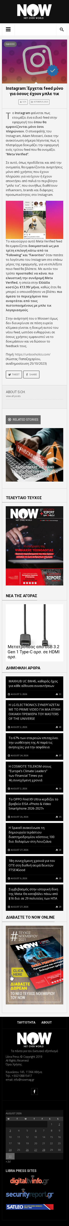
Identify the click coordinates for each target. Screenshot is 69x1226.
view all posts (13, 396)
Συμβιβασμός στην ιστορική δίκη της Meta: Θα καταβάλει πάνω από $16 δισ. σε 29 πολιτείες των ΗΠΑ (33, 893)
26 (27, 1150)
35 (59, 816)
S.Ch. (24, 101)
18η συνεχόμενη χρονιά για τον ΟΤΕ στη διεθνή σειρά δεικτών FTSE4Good (32, 865)
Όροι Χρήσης (14, 1064)
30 (59, 849)
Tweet (16, 374)
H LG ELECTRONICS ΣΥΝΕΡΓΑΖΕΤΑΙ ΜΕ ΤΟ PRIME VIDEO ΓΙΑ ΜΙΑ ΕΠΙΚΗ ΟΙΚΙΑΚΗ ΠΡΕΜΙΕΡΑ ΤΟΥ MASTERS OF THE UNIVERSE (34, 712)
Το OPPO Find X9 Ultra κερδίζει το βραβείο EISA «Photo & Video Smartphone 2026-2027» (33, 804)
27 (35, 1150)
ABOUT (46, 1022)
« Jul (8, 1161)
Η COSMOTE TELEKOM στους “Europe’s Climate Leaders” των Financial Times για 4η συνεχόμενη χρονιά (30, 773)
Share (33, 374)
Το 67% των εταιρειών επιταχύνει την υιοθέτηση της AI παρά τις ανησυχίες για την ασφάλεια (33, 742)
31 (10, 1156)
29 (59, 878)
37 (59, 755)
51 (59, 694)
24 (10, 1150)
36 (59, 788)
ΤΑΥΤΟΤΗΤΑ (26, 1022)
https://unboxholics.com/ (32, 354)
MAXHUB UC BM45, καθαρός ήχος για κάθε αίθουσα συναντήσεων (33, 683)
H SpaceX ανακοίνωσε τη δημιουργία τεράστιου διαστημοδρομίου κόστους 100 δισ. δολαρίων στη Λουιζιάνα (31, 835)
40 (59, 727)
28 (43, 1150)
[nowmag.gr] (34, 10)
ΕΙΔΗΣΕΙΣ (10, 44)
